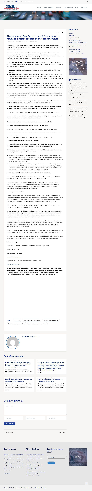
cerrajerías (17, 320)
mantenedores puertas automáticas (37, 323)
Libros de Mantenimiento (75, 40)
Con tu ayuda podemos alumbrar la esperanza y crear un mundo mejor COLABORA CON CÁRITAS (78, 110)
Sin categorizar (33, 41)
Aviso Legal (44, 487)
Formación (71, 35)
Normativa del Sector (74, 51)
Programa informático (74, 38)
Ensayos (71, 33)
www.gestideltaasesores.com (14, 257)
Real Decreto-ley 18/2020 (14, 264)
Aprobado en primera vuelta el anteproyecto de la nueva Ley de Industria (78, 116)
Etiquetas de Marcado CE (75, 49)
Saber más (7, 473)
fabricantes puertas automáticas (32, 320)
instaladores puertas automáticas (16, 323)
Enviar (51, 463)
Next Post (62, 432)
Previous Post (9, 432)
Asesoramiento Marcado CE (76, 54)
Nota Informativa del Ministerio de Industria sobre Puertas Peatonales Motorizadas (78, 103)
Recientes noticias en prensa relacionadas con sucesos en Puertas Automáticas (76, 96)
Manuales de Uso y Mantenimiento (78, 42)
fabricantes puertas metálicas (51, 320)
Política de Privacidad (35, 487)
